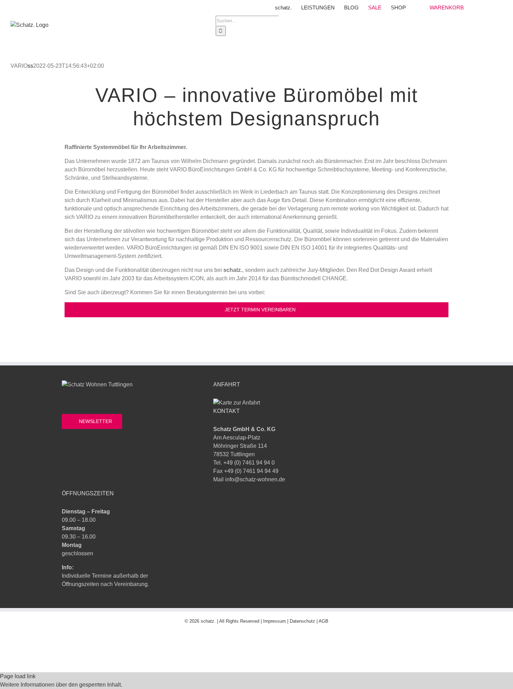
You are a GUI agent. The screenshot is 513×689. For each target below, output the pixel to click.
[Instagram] (78, 458)
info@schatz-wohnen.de (255, 479)
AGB (323, 621)
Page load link (18, 676)
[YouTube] (91, 458)
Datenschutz (302, 621)
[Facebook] (65, 458)
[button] (61, 685)
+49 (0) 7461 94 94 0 (249, 463)
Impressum (274, 621)
